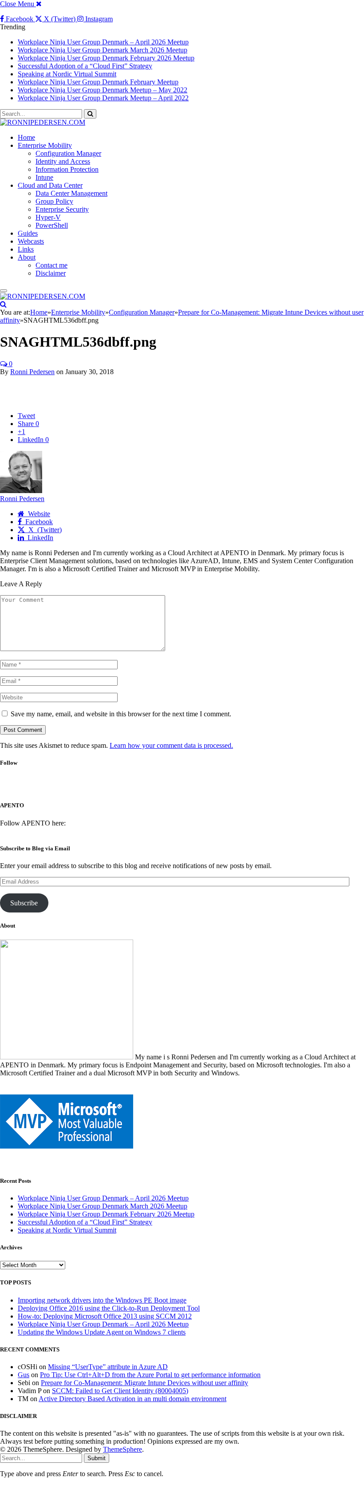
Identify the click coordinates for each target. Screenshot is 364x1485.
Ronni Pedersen (32, 371)
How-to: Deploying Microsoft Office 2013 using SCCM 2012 (105, 1316)
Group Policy (54, 201)
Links (26, 249)
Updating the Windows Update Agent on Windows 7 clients (102, 1332)
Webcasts (31, 241)
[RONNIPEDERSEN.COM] (42, 122)
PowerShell (52, 225)
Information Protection (67, 169)
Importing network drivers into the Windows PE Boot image (102, 1300)
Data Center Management (71, 193)
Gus (23, 1374)
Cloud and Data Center (50, 185)
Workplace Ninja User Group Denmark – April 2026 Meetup (103, 42)
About (27, 257)
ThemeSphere (122, 1449)
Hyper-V (48, 217)
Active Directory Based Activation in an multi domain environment (132, 1398)
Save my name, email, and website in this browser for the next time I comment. (121, 714)
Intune (44, 177)
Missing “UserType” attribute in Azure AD (108, 1366)
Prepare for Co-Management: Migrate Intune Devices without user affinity (144, 1382)
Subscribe (24, 903)
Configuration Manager (68, 153)
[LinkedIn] (192, 787)
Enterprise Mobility (45, 145)
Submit (96, 1458)
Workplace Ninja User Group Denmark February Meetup (98, 82)
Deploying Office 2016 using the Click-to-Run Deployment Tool (109, 1308)
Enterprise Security (62, 209)
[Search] (3, 304)
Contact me (51, 265)
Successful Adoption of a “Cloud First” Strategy (85, 66)
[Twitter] (174, 787)
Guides (28, 233)
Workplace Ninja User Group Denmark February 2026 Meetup (106, 58)
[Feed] (208, 787)
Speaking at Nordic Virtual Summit (67, 74)
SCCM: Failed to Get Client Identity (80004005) (120, 1390)
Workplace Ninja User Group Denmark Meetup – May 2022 (102, 90)
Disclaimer (51, 273)
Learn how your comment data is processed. (171, 745)
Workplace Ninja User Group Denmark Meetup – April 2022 (103, 98)
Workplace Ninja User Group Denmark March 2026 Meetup (102, 50)
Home (26, 137)
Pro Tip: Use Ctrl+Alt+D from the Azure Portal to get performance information (150, 1374)
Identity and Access (63, 161)
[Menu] (3, 290)
